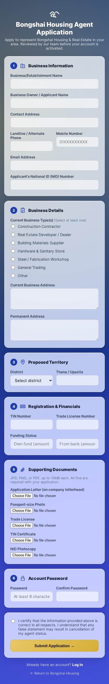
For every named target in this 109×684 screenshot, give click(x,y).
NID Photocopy (23, 549)
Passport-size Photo (27, 504)
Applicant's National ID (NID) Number (42, 176)
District (16, 372)
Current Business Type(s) (48, 220)
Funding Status (23, 435)
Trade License (22, 519)
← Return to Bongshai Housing (54, 673)
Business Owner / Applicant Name (39, 95)
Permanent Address (27, 316)
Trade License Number (75, 416)
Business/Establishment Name (36, 75)
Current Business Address (32, 285)
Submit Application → (54, 645)
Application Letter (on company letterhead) (47, 489)
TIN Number (20, 416)
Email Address (22, 157)
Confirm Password (72, 588)
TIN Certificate (23, 534)
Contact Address (24, 114)
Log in (77, 665)
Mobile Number (69, 133)
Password (18, 588)
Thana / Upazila (69, 372)
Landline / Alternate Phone (27, 135)
